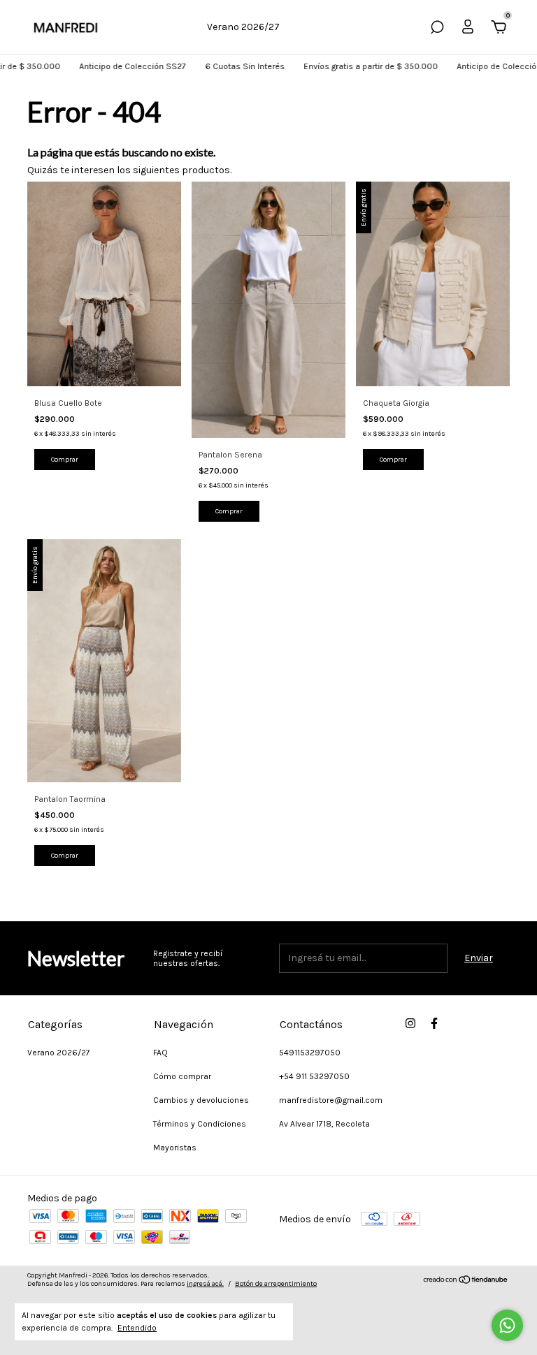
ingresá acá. (205, 1284)
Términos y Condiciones (199, 1124)
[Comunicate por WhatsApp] (507, 1325)
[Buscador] (437, 29)
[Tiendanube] (466, 1281)
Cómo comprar (182, 1076)
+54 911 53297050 (314, 1076)
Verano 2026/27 (243, 27)
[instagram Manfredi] (410, 1023)
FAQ (160, 1052)
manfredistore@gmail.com (330, 1100)
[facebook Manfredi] (434, 1023)
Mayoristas (174, 1147)
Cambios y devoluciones (201, 1100)
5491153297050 (310, 1052)
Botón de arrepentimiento (276, 1284)
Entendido (137, 1328)
